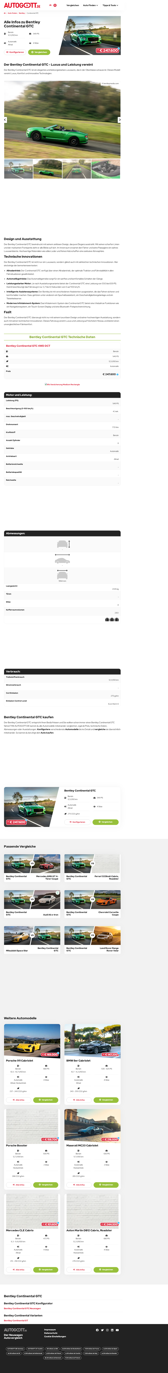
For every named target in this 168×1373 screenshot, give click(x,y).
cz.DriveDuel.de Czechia (72, 1353)
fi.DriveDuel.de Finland (72, 1358)
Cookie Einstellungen (55, 1336)
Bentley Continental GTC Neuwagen (22, 1308)
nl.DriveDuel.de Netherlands (33, 1353)
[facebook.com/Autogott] (97, 1330)
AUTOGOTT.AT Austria (35, 1349)
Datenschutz (50, 1333)
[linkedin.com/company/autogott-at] (112, 1330)
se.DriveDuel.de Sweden (109, 1353)
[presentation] (5, 120)
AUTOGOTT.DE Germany (15, 1349)
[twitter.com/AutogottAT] (102, 1330)
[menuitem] (73, 5)
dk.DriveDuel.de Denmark (53, 1358)
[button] (91, 5)
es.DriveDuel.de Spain (110, 1349)
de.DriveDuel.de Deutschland (71, 1349)
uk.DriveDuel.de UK (14, 1353)
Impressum (50, 1329)
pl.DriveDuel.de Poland (53, 1353)
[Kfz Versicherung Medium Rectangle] (62, 384)
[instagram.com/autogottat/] (107, 1330)
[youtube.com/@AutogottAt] (117, 1330)
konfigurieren (16, 52)
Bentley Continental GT (16, 1320)
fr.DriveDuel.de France (92, 1349)
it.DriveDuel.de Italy (91, 1353)
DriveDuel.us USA (52, 1349)
